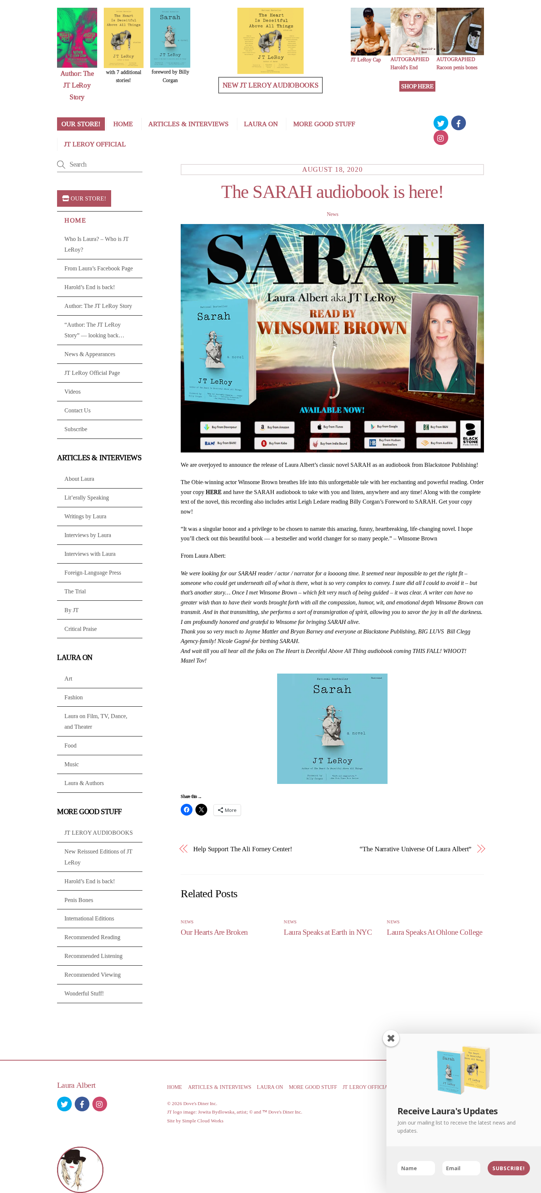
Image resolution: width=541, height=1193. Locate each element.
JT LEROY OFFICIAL (95, 144)
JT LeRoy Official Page (92, 373)
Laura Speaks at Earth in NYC (328, 932)
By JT (71, 610)
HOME (123, 124)
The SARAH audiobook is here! (332, 192)
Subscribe (75, 429)
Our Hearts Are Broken (214, 932)
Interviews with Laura (90, 554)
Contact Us (77, 410)
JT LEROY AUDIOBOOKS (98, 833)
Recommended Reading (92, 937)
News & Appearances (89, 354)
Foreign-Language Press (92, 572)
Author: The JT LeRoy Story (98, 306)
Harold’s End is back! (89, 287)
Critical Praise (80, 629)
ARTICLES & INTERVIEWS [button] (219, 1087)
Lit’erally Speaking (86, 497)
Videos (72, 391)
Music (71, 764)
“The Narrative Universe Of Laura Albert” (415, 849)
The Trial (75, 591)
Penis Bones (78, 900)
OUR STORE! (80, 124)
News (332, 214)
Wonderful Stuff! (84, 993)
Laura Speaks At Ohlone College (434, 932)
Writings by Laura (85, 516)
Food (70, 745)
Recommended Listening (93, 956)
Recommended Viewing (92, 975)
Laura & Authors (84, 783)
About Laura (79, 479)
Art (68, 678)
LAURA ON (261, 124)
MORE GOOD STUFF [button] (313, 1087)
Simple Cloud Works (202, 1120)
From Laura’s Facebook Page (98, 268)
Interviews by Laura (87, 535)
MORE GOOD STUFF (324, 124)
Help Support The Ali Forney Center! (242, 849)
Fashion (73, 697)
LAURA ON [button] (270, 1087)
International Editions (89, 918)
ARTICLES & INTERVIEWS (188, 124)
